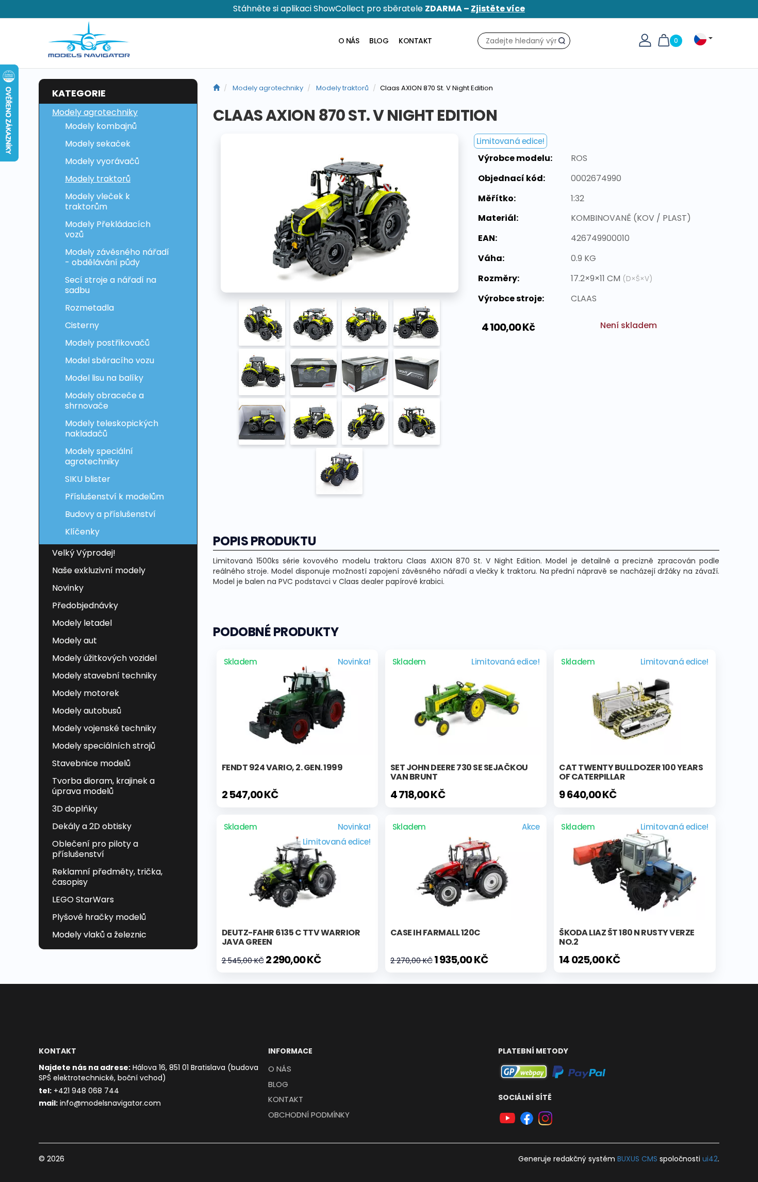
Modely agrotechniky (95, 112)
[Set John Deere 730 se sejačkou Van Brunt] (465, 704)
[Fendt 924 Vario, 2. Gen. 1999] (297, 704)
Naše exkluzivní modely (98, 570)
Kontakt (415, 41)
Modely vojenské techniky (104, 728)
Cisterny (82, 325)
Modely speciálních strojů (103, 746)
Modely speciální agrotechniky (99, 456)
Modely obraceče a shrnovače (104, 401)
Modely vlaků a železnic (99, 935)
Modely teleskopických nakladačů (111, 428)
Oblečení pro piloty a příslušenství (95, 849)
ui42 (710, 1159)
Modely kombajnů (101, 126)
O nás (348, 41)
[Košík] (663, 40)
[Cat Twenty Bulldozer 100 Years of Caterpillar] (634, 704)
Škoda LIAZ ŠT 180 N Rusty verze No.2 (627, 937)
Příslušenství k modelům (114, 497)
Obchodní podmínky (309, 1114)
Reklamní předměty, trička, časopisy (107, 877)
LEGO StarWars (83, 899)
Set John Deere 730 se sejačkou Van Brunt (459, 772)
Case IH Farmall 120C (435, 932)
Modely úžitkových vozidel (104, 658)
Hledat (564, 43)
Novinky (68, 588)
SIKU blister (87, 479)
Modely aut (74, 640)
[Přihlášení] (645, 40)
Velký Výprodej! (84, 553)
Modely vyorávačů (102, 161)
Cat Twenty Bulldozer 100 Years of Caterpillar (631, 772)
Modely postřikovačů (107, 343)
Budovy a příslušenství (110, 514)
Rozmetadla (89, 308)
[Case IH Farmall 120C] (465, 869)
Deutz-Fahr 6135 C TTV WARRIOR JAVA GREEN (291, 937)
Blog (378, 41)
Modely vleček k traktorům (97, 201)
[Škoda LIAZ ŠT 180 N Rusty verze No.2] (634, 869)
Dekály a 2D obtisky (91, 826)
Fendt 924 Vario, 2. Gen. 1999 (282, 767)
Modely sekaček (97, 144)
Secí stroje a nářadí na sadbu (110, 285)
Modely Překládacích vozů (108, 229)
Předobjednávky (85, 605)
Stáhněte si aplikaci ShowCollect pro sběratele (379, 8)
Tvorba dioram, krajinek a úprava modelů (103, 786)
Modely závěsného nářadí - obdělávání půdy (117, 257)
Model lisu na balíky (104, 378)
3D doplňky (74, 809)
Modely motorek (85, 693)
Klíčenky (82, 532)
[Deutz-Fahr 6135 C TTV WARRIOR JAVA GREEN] (297, 869)
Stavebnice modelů (91, 763)
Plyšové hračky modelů (99, 917)
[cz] (216, 88)
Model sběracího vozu (109, 360)
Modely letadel (82, 623)
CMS (637, 1159)
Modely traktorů (97, 179)
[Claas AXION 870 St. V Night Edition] (339, 213)
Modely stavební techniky (104, 676)
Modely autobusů (86, 711)
